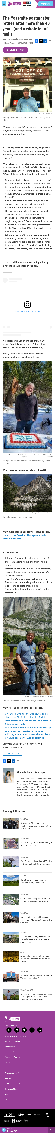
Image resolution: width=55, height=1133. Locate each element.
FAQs (7, 1094)
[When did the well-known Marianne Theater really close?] (11, 976)
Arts (22, 952)
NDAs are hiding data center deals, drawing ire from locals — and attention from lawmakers (36, 996)
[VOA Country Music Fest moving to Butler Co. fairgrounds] (11, 843)
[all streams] (51, 1130)
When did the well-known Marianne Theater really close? (36, 976)
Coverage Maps (11, 1089)
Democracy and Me (12, 1073)
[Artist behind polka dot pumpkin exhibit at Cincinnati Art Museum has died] (11, 956)
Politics (23, 933)
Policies (8, 1078)
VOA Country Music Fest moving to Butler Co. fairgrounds (36, 844)
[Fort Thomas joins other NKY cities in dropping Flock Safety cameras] (11, 861)
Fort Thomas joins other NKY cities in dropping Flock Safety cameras (36, 862)
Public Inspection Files (14, 1084)
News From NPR (12, 753)
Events (7, 1062)
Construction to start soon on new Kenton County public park (35, 881)
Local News (24, 819)
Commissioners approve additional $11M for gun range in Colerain (36, 900)
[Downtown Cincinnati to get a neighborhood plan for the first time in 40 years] (11, 823)
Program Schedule (12, 1052)
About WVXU (10, 1046)
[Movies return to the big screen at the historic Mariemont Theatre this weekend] (11, 917)
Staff (7, 1100)
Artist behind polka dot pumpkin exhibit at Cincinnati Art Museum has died (35, 958)
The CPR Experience (13, 1041)
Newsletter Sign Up (12, 1057)
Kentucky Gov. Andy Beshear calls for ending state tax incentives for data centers (35, 939)
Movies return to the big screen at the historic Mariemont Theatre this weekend (36, 920)
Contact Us (9, 1068)
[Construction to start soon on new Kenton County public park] (11, 880)
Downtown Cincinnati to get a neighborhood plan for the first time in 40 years (36, 826)
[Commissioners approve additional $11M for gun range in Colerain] (11, 899)
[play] (4, 1130)
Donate (46, 4)
